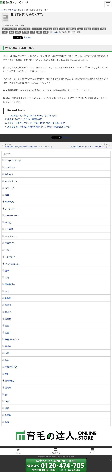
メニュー (108, 5)
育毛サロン (10, 381)
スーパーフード (12, 215)
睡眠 (7, 360)
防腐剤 (8, 415)
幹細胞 (8, 305)
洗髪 (7, 332)
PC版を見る (55, 453)
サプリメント (11, 202)
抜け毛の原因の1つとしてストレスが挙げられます (88, 147)
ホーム (18, 453)
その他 (8, 222)
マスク (8, 250)
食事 (7, 422)
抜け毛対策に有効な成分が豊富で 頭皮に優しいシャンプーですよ (28, 147)
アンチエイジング (13, 160)
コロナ (8, 195)
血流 (7, 401)
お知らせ (9, 174)
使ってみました (12, 264)
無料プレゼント (12, 339)
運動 (7, 408)
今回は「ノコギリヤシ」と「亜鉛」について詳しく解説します (36, 123)
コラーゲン (10, 188)
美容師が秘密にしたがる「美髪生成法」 (25, 119)
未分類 (8, 319)
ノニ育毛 (9, 229)
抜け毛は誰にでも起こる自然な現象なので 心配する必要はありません (39, 126)
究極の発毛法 (11, 367)
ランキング (10, 257)
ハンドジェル (11, 236)
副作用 (8, 298)
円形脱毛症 (10, 284)
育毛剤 (8, 388)
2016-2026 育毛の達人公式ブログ (54, 456)
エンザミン (10, 167)
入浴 (7, 277)
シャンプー (10, 209)
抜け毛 (8, 312)
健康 (7, 270)
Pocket (27, 37)
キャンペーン (11, 181)
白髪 (7, 353)
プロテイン (10, 243)
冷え (7, 291)
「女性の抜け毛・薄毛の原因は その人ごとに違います (32, 115)
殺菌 (7, 326)
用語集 (8, 346)
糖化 (7, 374)
